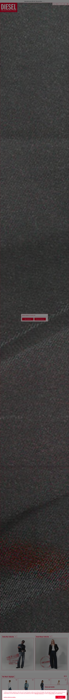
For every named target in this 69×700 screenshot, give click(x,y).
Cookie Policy (59, 693)
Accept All (60, 697)
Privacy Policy (52, 693)
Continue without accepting (9, 697)
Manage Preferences (39, 693)
